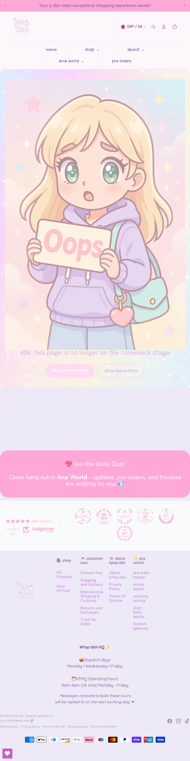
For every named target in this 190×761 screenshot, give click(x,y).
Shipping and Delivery (91, 582)
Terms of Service (117, 598)
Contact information (104, 726)
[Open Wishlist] (7, 754)
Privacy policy (30, 726)
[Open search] (153, 26)
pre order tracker (141, 575)
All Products (64, 575)
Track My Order (88, 622)
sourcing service (140, 598)
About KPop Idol (117, 575)
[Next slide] (184, 5)
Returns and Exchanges (91, 610)
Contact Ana (91, 573)
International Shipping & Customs (91, 596)
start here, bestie (138, 612)
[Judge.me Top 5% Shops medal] (166, 516)
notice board (138, 587)
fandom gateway (140, 626)
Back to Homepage (70, 370)
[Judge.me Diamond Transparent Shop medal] (83, 516)
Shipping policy (78, 726)
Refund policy (9, 726)
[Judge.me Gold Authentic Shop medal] (125, 516)
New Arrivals (63, 588)
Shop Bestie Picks (121, 370)
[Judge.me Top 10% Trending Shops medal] (125, 533)
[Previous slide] (5, 5)
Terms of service (54, 726)
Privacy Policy (115, 587)
